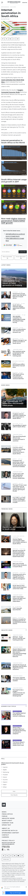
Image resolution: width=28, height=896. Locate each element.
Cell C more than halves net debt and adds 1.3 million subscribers (19, 599)
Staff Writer (6, 19)
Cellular (15, 423)
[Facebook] (3, 855)
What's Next (7, 820)
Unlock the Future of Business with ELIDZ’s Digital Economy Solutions (20, 667)
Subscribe (23, 252)
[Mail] (17, 38)
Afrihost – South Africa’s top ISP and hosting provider (19, 638)
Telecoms (15, 327)
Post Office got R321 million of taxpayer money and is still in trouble (19, 500)
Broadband (5, 7)
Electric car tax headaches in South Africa (13, 528)
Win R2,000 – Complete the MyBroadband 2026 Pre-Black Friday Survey (19, 319)
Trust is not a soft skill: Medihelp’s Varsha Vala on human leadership (18, 476)
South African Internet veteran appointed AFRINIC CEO (19, 307)
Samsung (6, 772)
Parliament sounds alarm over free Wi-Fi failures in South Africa (19, 296)
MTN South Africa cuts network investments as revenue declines (18, 376)
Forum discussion (21, 256)
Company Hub (7, 823)
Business (15, 372)
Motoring (16, 338)
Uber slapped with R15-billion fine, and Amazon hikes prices (12, 403)
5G (13, 606)
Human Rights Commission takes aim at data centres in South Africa (20, 541)
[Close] (26, 887)
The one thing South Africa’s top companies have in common (19, 439)
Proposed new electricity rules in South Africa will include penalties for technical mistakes (19, 463)
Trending (5, 399)
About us (6, 828)
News (4, 812)
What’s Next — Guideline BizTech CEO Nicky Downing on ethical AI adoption (19, 730)
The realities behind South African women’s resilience (19, 714)
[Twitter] (6, 38)
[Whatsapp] (10, 855)
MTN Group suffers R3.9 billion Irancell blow (19, 365)
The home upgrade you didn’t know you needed (19, 679)
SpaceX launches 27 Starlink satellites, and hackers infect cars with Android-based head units (19, 553)
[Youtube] (18, 855)
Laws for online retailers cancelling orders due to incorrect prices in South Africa (19, 450)
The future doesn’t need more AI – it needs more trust (18, 743)
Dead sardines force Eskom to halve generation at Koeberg (12, 283)
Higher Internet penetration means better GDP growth (13, 221)
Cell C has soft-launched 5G (17, 608)
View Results (14, 795)
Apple (5, 769)
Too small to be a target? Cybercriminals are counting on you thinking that (19, 693)
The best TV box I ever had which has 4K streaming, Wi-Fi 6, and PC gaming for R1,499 (20, 488)
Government (16, 496)
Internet (15, 292)
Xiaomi (5, 782)
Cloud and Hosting (18, 536)
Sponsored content (10, 833)
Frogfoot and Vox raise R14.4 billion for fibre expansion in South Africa (19, 416)
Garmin (5, 767)
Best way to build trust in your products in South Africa (20, 565)
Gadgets (15, 483)
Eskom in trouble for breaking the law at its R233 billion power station (19, 621)
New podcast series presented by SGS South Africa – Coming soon (19, 354)
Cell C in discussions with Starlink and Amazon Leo (19, 331)
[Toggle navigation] (2, 2)
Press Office (7, 814)
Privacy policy (8, 840)
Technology (16, 303)
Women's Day (17, 711)
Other (5, 787)
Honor (5, 777)
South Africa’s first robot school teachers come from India (20, 587)
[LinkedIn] (10, 38)
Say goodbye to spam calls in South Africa (19, 426)
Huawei (5, 774)
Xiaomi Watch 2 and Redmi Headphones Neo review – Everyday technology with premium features (19, 652)
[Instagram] (22, 855)
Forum (4, 816)
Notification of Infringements (8, 843)
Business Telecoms (18, 361)
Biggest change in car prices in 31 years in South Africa (20, 341)
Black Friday (17, 314)
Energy (4, 279)
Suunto (5, 779)
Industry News (17, 349)
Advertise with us (9, 830)
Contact (5, 835)
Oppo (4, 784)
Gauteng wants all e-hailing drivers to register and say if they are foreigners (19, 577)
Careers (5, 837)
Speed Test (6, 825)
